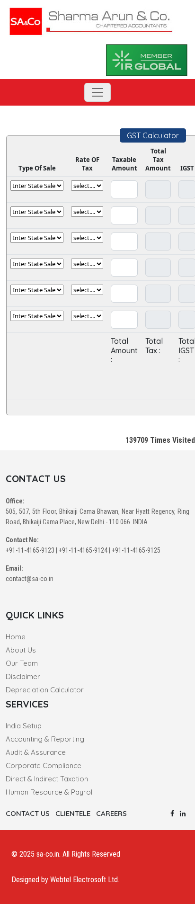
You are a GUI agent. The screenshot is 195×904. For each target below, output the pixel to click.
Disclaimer (23, 676)
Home (16, 636)
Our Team (22, 663)
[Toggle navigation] (97, 92)
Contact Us (28, 813)
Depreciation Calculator (45, 689)
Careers (111, 813)
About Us (21, 649)
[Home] (91, 19)
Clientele (72, 813)
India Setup (24, 725)
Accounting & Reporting (45, 738)
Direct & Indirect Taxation (47, 778)
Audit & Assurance (36, 752)
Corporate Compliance (43, 765)
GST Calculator (153, 135)
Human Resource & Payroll (50, 792)
